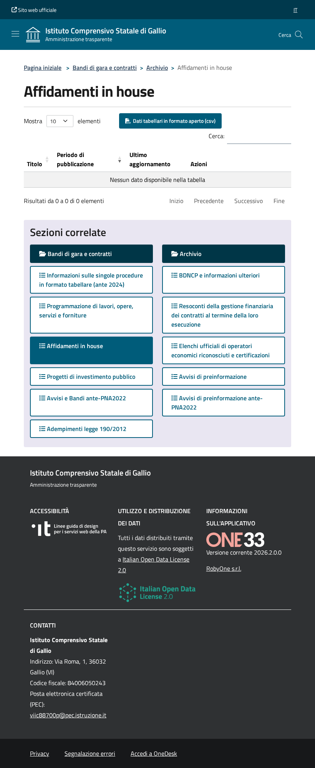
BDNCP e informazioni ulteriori (218, 275)
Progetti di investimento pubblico (90, 376)
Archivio (157, 67)
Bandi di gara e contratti (105, 67)
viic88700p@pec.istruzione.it (68, 715)
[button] (295, 10)
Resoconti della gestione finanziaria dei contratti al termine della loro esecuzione (222, 315)
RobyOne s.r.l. (223, 568)
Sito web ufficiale (36, 10)
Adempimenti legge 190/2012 (85, 428)
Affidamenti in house (81, 345)
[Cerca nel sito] (298, 34)
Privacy (39, 753)
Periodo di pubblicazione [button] (75, 159)
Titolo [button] (34, 163)
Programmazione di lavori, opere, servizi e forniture (86, 310)
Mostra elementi (62, 121)
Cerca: (216, 135)
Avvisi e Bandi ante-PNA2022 (85, 398)
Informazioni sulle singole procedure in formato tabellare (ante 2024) (91, 280)
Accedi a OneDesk (154, 753)
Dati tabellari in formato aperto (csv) (173, 121)
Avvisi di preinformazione (212, 376)
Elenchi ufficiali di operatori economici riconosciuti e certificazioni (220, 350)
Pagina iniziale (42, 67)
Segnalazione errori (90, 753)
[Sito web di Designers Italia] (69, 528)
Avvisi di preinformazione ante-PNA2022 (217, 402)
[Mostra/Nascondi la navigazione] (15, 33)
